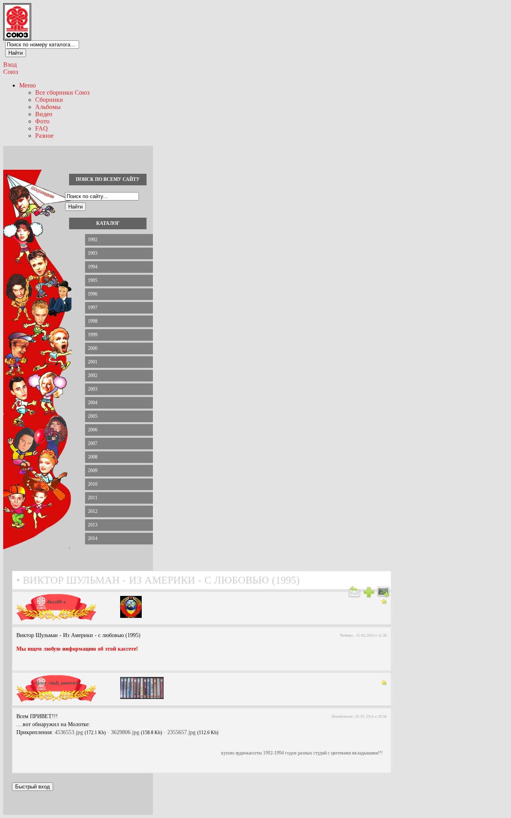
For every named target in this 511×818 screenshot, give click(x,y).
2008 (92, 457)
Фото (42, 121)
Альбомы (48, 106)
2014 (92, 538)
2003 (92, 389)
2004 (92, 402)
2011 (92, 497)
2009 (92, 470)
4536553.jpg (69, 732)
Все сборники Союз (62, 92)
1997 (92, 307)
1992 (92, 239)
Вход (10, 64)
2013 (92, 525)
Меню (27, 85)
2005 (92, 416)
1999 (92, 335)
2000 (92, 348)
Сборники (49, 99)
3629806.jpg (125, 732)
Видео (43, 114)
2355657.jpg (181, 732)
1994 (92, 267)
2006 (92, 430)
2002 (92, 375)
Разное (44, 135)
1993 (92, 253)
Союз (10, 71)
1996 (92, 294)
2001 (92, 362)
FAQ (41, 128)
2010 (92, 484)
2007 (92, 443)
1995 (92, 280)
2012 (92, 511)
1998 (92, 321)
